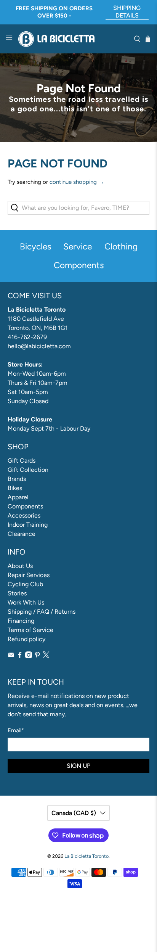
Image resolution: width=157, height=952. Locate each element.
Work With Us (26, 602)
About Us (20, 565)
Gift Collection (28, 469)
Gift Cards (21, 460)
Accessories (24, 515)
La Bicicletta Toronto (86, 856)
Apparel (18, 497)
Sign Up (78, 765)
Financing (21, 620)
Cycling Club (25, 584)
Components (25, 506)
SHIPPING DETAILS (127, 11)
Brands (17, 478)
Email (16, 730)
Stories (17, 593)
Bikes (15, 488)
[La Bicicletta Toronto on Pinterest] (37, 656)
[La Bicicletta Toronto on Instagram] (28, 656)
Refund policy (26, 639)
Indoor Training (28, 524)
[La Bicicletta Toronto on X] (46, 656)
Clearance (21, 533)
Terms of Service (30, 630)
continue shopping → (77, 181)
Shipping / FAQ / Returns (41, 611)
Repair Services (29, 575)
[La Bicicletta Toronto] (73, 39)
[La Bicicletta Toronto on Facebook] (19, 656)
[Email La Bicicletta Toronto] (11, 656)
